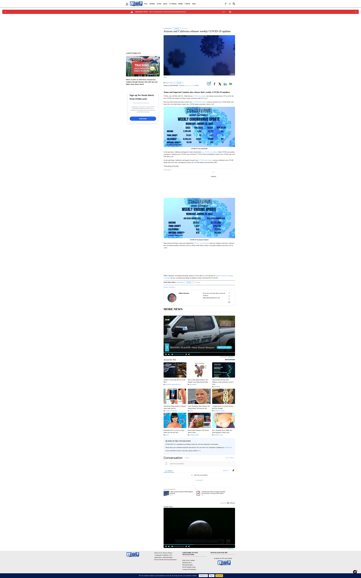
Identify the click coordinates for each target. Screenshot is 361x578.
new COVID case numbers (209, 152)
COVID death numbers (200, 102)
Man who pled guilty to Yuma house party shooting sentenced (167, 12)
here (199, 450)
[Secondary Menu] (128, 4)
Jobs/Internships (167, 557)
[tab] (169, 470)
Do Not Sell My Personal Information (165, 559)
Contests (187, 4)
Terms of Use (158, 553)
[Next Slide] (233, 183)
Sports (165, 4)
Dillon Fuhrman (169, 82)
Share (194, 4)
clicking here (228, 447)
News (146, 4)
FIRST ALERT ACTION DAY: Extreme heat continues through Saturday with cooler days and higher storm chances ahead (141, 82)
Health (180, 4)
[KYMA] (136, 3)
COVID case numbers (199, 96)
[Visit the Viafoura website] (231, 503)
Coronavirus (180, 282)
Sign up (232, 457)
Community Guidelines (161, 555)
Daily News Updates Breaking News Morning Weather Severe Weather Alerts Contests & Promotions (189, 565)
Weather (152, 4)
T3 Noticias (173, 4)
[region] (199, 480)
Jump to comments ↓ (170, 287)
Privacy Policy (167, 553)
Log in (227, 457)
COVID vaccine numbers (201, 243)
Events (159, 4)
